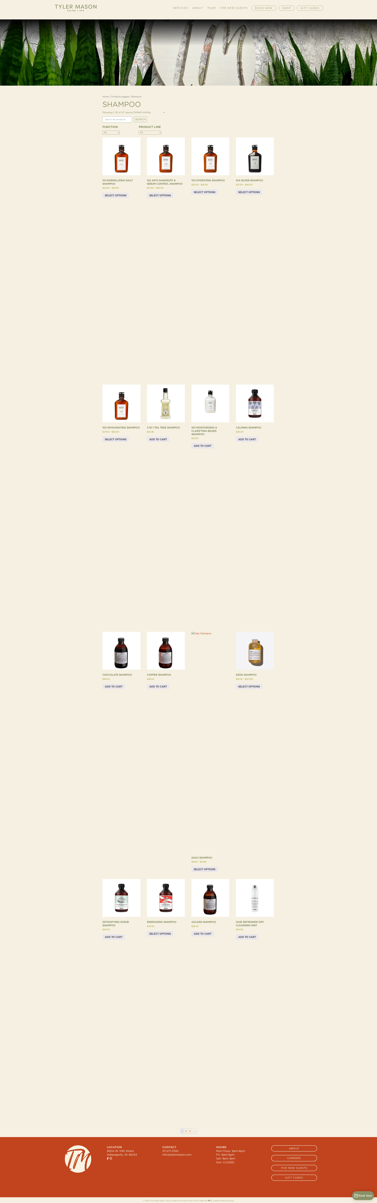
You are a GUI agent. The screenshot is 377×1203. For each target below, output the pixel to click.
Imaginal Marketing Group (223, 1201)
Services (180, 8)
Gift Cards (310, 8)
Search (140, 119)
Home (105, 96)
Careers (294, 1158)
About (197, 8)
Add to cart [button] (158, 439)
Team (211, 8)
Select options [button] (115, 195)
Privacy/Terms (192, 1200)
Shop (286, 8)
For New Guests (234, 8)
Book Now (264, 8)
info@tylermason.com (176, 1155)
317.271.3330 (170, 1151)
